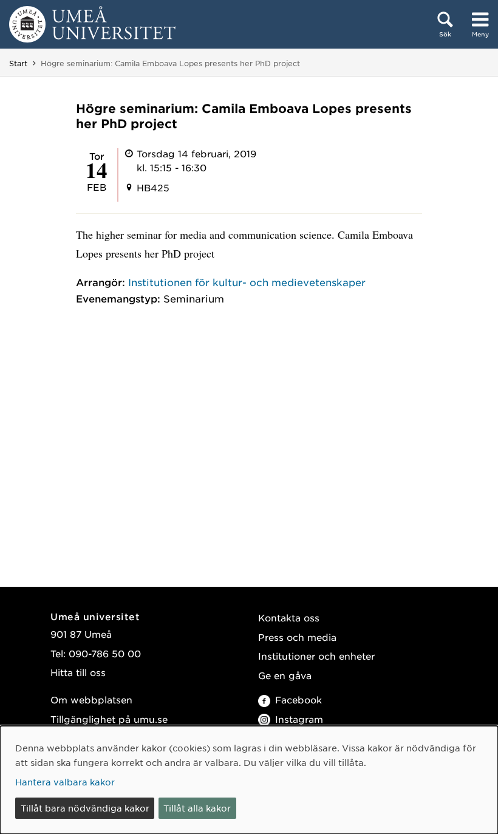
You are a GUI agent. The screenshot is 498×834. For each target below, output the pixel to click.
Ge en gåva (285, 675)
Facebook (298, 699)
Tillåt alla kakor (197, 807)
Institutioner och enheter (316, 655)
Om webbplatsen (91, 699)
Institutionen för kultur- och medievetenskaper (247, 282)
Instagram (299, 719)
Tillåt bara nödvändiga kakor (85, 807)
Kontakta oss (288, 617)
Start (18, 63)
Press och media (297, 637)
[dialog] (249, 780)
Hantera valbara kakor (65, 781)
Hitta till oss (78, 672)
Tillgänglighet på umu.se (109, 719)
